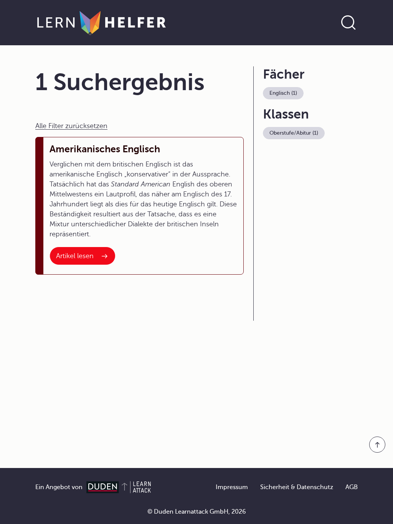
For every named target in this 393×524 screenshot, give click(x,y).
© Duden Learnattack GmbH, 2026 (196, 511)
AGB (351, 487)
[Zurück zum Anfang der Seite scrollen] (377, 445)
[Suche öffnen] (348, 22)
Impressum (232, 487)
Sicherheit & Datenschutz (296, 487)
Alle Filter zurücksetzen (71, 126)
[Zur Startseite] (101, 23)
